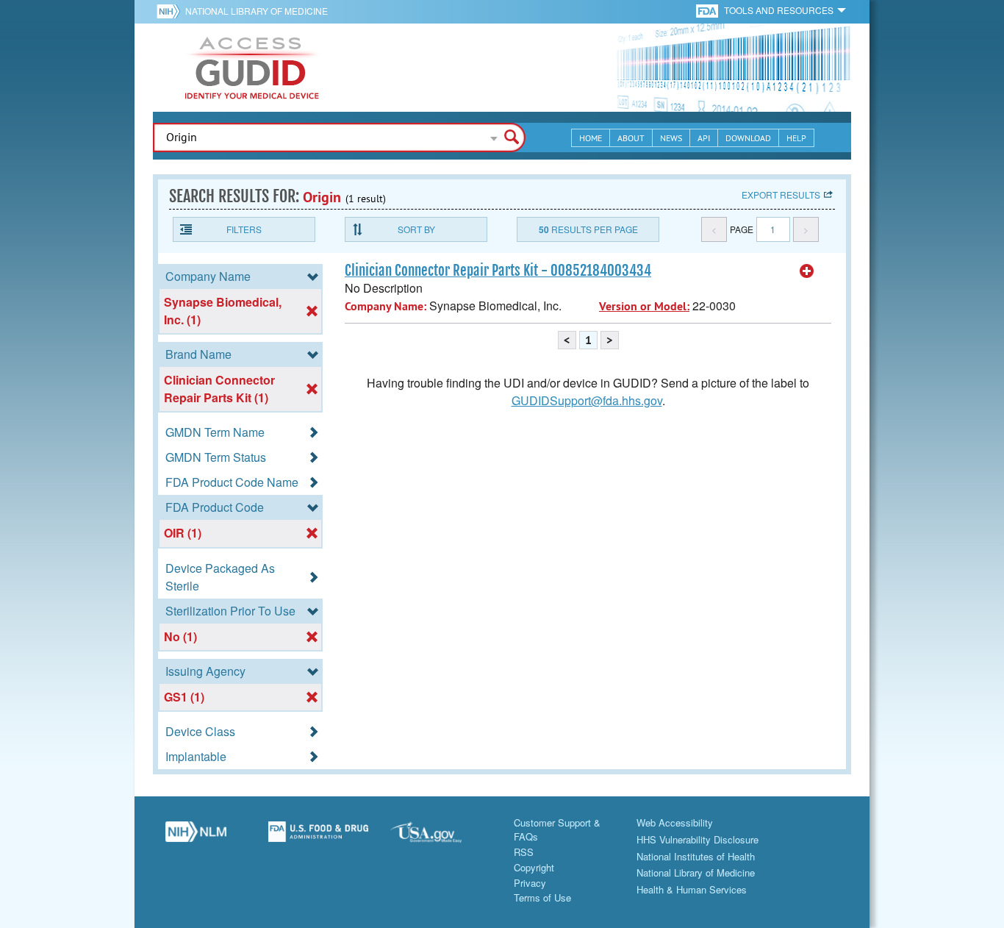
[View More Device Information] (807, 271)
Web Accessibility (675, 822)
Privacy (530, 883)
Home (590, 137)
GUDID (252, 68)
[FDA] (708, 10)
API (704, 137)
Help (796, 137)
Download (748, 137)
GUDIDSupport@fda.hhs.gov (587, 400)
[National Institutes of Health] (171, 11)
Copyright (534, 867)
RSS (524, 852)
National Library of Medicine (256, 10)
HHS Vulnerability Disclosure (698, 839)
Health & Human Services (692, 889)
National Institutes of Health (696, 856)
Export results (781, 194)
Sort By (416, 229)
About (631, 137)
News (671, 137)
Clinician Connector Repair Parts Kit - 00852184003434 (498, 270)
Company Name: (385, 306)
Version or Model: (644, 306)
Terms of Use (542, 897)
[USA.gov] (440, 837)
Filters (244, 229)
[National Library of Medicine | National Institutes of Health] (196, 837)
